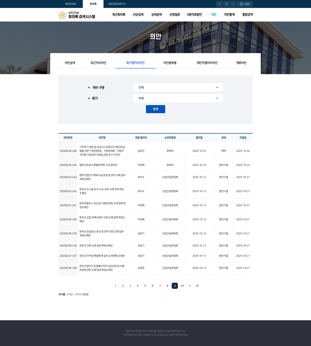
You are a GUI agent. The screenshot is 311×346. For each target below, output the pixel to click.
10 (182, 285)
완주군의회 (70, 4)
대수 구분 (98, 87)
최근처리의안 (98, 63)
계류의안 (241, 63)
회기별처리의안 (135, 63)
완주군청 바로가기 (117, 4)
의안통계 (229, 14)
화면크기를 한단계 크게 (219, 4)
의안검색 (70, 63)
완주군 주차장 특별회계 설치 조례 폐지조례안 (102, 255)
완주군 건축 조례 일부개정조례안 (96, 245)
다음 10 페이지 (190, 286)
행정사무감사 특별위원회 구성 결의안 (98, 165)
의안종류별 (169, 63)
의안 (213, 14)
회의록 (93, 3)
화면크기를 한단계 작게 (233, 4)
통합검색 (247, 14)
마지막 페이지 (197, 286)
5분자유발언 (194, 14)
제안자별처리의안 (207, 63)
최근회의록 (118, 14)
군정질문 (174, 14)
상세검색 (156, 14)
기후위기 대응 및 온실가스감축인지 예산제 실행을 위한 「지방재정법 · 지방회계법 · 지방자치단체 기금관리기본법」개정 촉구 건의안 (102, 151)
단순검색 (138, 14)
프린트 (246, 4)
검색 (155, 109)
